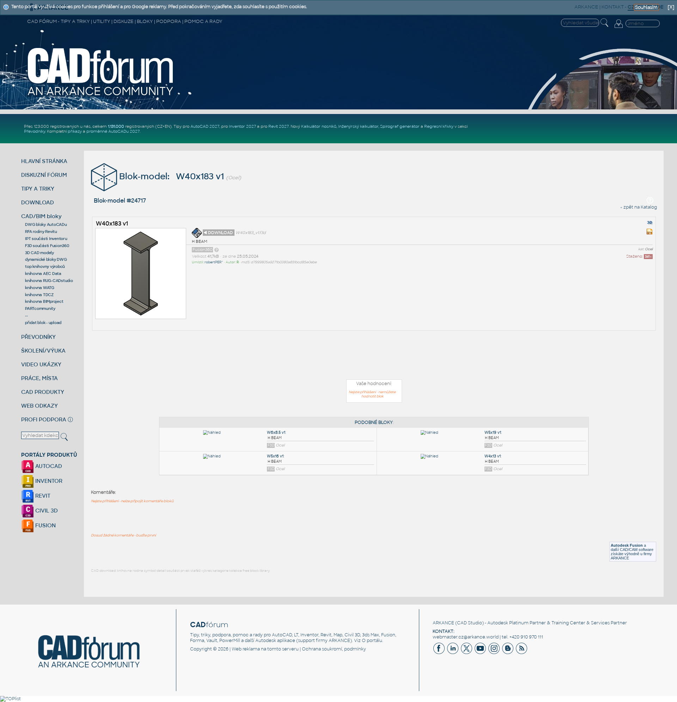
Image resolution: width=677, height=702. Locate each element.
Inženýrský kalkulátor (358, 126)
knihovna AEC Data (43, 273)
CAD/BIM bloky (41, 216)
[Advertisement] (374, 356)
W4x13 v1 (492, 456)
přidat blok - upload (43, 322)
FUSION (45, 525)
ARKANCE (443, 623)
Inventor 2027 (242, 126)
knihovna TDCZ (39, 294)
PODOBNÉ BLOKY (374, 422)
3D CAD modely (39, 252)
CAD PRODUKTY (42, 392)
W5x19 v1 (492, 432)
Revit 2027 (278, 126)
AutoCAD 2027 (204, 126)
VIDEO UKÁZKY (41, 364)
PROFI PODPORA (43, 419)
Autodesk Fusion (627, 545)
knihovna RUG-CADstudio (49, 280)
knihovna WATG (39, 287)
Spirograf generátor (400, 126)
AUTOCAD (48, 466)
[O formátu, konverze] (216, 249)
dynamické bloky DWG (46, 259)
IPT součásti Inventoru (46, 238)
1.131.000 (116, 126)
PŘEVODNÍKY (38, 337)
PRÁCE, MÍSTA (39, 378)
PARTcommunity (40, 308)
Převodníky (34, 131)
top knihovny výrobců (45, 266)
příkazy (75, 131)
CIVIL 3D (46, 510)
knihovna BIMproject (44, 301)
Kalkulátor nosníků (318, 126)
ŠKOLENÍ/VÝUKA (43, 350)
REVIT (42, 495)
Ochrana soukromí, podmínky (334, 649)
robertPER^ (214, 262)
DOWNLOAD (37, 202)
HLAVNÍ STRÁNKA (44, 161)
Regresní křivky (438, 126)
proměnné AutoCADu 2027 (113, 131)
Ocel (649, 249)
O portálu (372, 640)
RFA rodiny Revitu (41, 231)
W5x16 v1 (275, 456)
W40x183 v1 (112, 223)
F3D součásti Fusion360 (47, 245)
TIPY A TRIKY (37, 188)
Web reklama (246, 649)
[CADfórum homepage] (100, 95)
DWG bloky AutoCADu (46, 224)
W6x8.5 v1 (276, 432)
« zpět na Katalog (638, 207)
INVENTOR (48, 481)
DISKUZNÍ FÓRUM (44, 175)
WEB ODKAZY (39, 405)
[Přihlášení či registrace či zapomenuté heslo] (618, 27)
